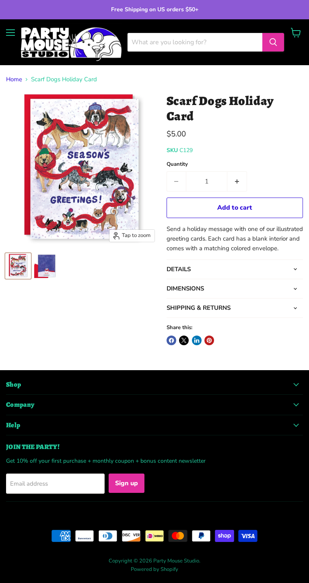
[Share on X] (184, 340)
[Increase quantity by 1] (237, 181)
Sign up (126, 483)
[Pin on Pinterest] (209, 340)
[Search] (273, 42)
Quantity (177, 164)
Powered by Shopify (154, 569)
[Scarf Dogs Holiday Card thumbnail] (18, 266)
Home (14, 79)
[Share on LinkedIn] (197, 340)
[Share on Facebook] (171, 340)
